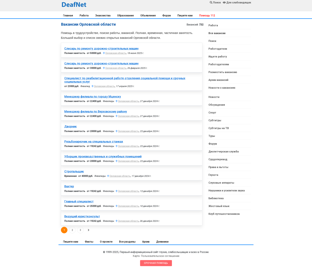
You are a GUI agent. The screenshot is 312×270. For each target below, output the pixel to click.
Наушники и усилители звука (226, 190)
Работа (84, 15)
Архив (146, 241)
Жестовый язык (218, 206)
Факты (89, 241)
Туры (211, 136)
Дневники (162, 241)
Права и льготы (218, 167)
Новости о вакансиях (221, 87)
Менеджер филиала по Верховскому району (95, 111)
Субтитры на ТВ (218, 128)
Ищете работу (217, 56)
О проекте (106, 241)
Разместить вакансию (222, 72)
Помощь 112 (207, 15)
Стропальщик (74, 171)
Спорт (212, 112)
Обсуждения (216, 104)
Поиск (212, 41)
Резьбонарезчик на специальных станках (93, 141)
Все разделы (127, 241)
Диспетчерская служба (223, 151)
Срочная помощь (156, 263)
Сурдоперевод (217, 159)
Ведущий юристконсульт (82, 216)
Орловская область (115, 53)
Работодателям (218, 64)
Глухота (213, 174)
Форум (166, 15)
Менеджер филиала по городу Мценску (92, 96)
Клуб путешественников (224, 213)
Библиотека (216, 198)
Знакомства (102, 15)
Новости (213, 97)
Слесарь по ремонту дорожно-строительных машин (101, 48)
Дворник (70, 126)
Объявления (148, 15)
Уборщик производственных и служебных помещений (103, 156)
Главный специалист (79, 201)
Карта (136, 255)
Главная (68, 15)
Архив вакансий (218, 80)
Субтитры (214, 120)
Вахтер (69, 186)
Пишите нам (185, 15)
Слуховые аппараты (221, 182)
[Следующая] (88, 230)
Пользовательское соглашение (160, 255)
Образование (125, 15)
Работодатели (217, 48)
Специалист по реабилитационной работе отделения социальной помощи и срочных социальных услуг (124, 80)
